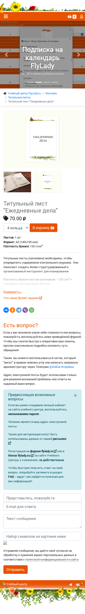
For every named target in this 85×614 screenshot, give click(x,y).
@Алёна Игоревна (61, 367)
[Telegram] (19, 310)
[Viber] (25, 310)
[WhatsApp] (31, 310)
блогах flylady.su (19, 455)
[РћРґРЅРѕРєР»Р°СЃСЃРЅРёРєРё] (12, 310)
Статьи (8, 593)
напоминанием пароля (23, 414)
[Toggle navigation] (6, 16)
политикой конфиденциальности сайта (51, 559)
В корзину (41, 227)
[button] (6, 54)
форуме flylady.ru (42, 451)
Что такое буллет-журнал (21, 298)
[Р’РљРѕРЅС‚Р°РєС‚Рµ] (6, 310)
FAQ (11, 477)
